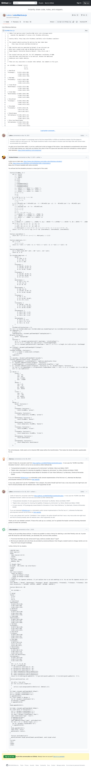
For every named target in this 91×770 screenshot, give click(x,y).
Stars (28, 22)
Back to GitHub (49, 3)
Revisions (17, 22)
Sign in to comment (58, 756)
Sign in (79, 3)
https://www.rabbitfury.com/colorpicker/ (29, 150)
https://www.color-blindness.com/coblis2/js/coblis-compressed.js (31, 163)
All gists (41, 3)
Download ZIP (83, 21)
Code (7, 22)
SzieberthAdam (13, 157)
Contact (53, 765)
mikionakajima (13, 529)
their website (35, 479)
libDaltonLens (24, 477)
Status (37, 765)
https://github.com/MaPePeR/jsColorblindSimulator (47, 463)
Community (43, 765)
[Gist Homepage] (6, 3)
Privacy (27, 765)
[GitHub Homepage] (7, 765)
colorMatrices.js (20, 15)
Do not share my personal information (75, 765)
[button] (73, 22)
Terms (21, 765)
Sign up (86, 3)
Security (32, 765)
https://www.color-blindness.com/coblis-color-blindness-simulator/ (43, 161)
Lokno (9, 15)
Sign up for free (9, 756)
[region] (45, 79)
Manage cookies (61, 765)
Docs (48, 765)
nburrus (11, 459)
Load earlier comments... (48, 130)
